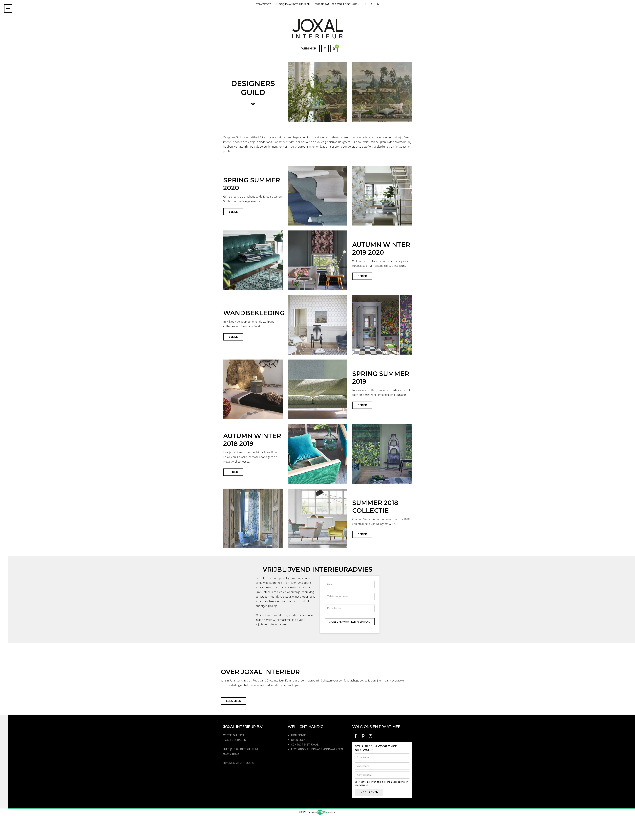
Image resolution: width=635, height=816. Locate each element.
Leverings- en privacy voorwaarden (317, 749)
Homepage (298, 735)
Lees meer (233, 701)
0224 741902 (263, 4)
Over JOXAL (299, 740)
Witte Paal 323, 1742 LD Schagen (337, 4)
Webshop (308, 48)
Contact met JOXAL (304, 744)
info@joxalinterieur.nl (293, 4)
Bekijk (233, 211)
